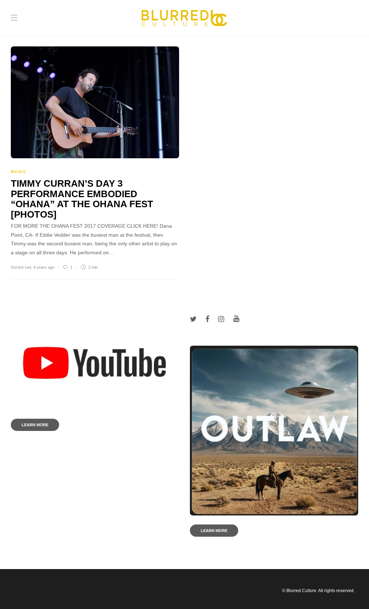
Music (19, 171)
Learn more (35, 425)
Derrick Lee (21, 267)
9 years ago (44, 267)
